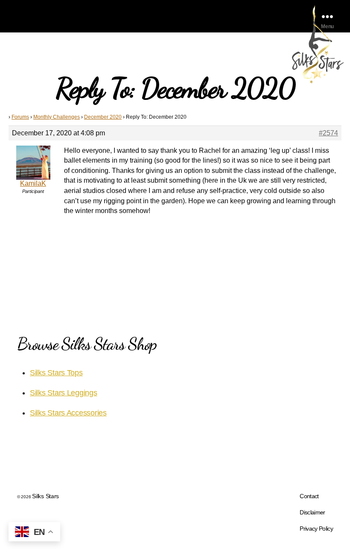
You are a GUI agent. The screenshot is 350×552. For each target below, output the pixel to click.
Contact (309, 496)
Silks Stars (45, 496)
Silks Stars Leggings (63, 392)
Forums (20, 117)
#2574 (328, 133)
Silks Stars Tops (56, 372)
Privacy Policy (316, 528)
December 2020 (103, 117)
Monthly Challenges (56, 117)
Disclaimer (312, 512)
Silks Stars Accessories (68, 413)
